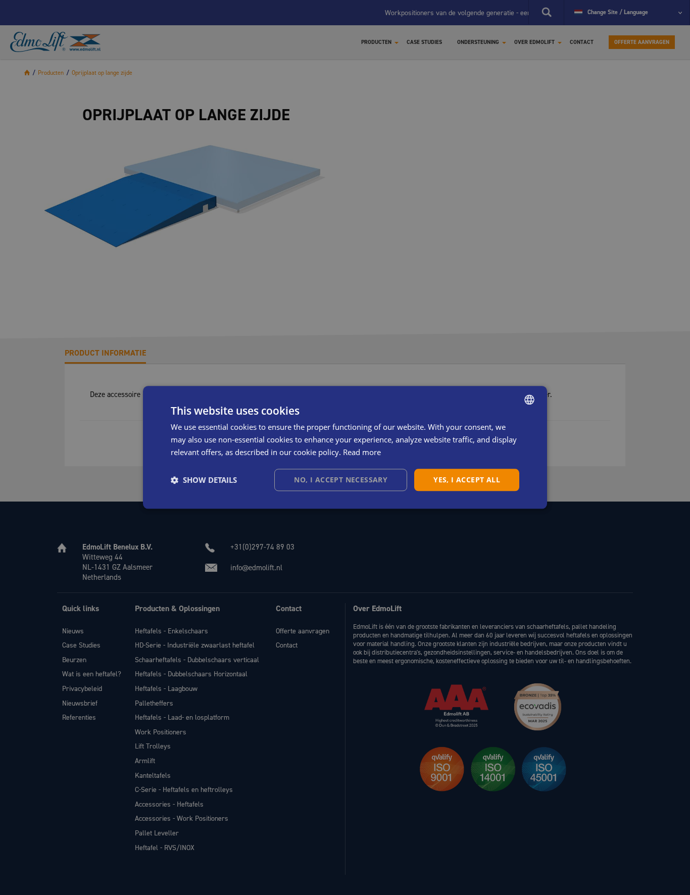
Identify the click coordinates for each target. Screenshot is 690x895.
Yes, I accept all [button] (466, 479)
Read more (362, 452)
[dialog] (345, 447)
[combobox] (529, 399)
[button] (204, 479)
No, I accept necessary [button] (340, 479)
